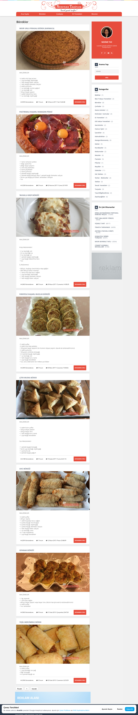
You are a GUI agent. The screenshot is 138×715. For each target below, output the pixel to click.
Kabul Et (130, 709)
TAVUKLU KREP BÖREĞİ (29, 195)
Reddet (119, 709)
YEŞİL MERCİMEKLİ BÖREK (30, 622)
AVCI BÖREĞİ (24, 469)
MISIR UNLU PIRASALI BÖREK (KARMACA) (36, 28)
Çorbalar (59, 14)
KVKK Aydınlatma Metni (81, 710)
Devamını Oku (80, 102)
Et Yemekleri (77, 14)
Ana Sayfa (25, 14)
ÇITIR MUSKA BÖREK (28, 377)
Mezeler (95, 14)
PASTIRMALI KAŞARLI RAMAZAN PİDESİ (35, 112)
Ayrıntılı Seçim (107, 709)
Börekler (42, 14)
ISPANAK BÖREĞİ (26, 550)
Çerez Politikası (64, 710)
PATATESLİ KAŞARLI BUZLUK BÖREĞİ (34, 294)
